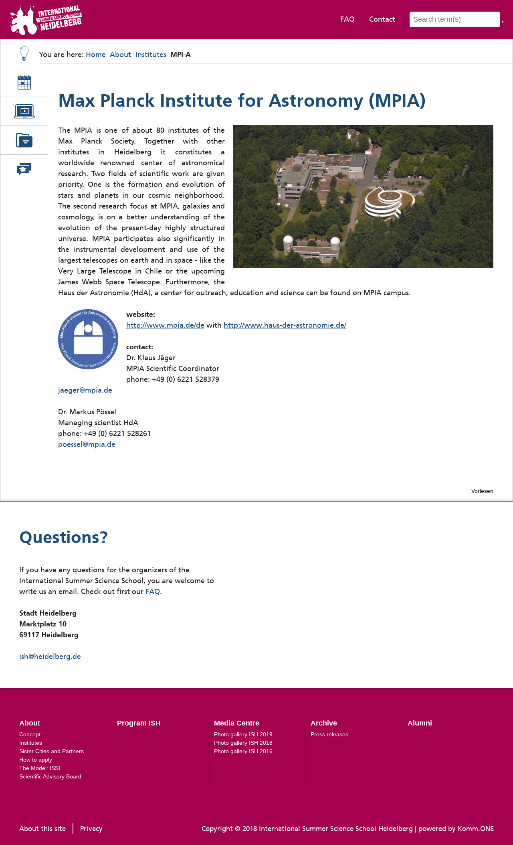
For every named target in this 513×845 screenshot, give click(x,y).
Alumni (420, 723)
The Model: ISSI (39, 768)
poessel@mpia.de (86, 444)
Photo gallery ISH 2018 (243, 743)
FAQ (347, 19)
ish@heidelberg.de (50, 656)
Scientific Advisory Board (50, 776)
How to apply (35, 759)
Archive (324, 723)
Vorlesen (482, 491)
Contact (382, 19)
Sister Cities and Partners (51, 751)
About (120, 54)
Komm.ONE (476, 829)
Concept (29, 734)
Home (96, 54)
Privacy (91, 829)
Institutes (150, 54)
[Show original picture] (363, 196)
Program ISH (139, 723)
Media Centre (236, 723)
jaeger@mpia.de (85, 390)
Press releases (329, 734)
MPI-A (180, 54)
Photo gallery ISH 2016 (243, 751)
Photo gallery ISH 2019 (243, 734)
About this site (42, 829)
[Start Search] (502, 21)
